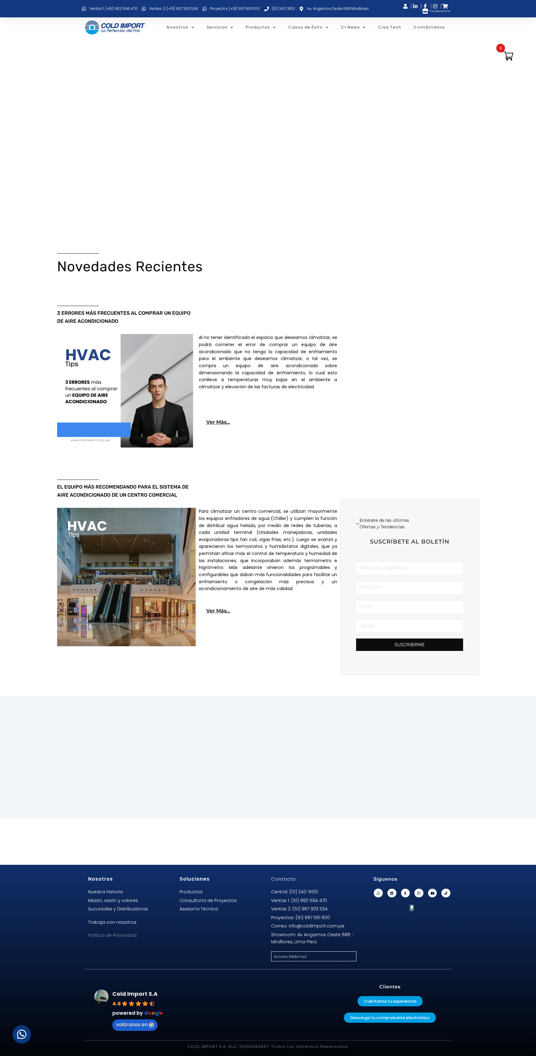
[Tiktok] (445, 893)
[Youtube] (432, 893)
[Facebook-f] (405, 893)
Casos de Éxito (305, 27)
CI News (350, 27)
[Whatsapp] (378, 893)
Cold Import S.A (135, 994)
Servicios (217, 27)
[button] (21, 1034)
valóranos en (132, 1024)
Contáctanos (429, 27)
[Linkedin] (391, 893)
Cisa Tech (389, 27)
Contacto (283, 879)
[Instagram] (418, 893)
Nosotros (177, 27)
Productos (258, 27)
